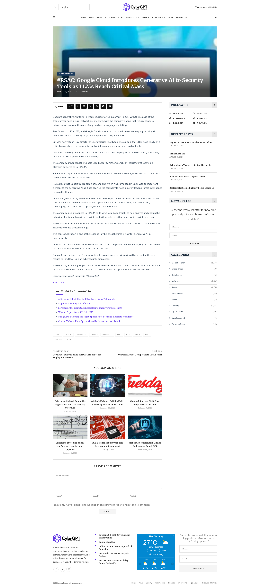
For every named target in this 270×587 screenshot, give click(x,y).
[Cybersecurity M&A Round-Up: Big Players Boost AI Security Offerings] (70, 385)
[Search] (55, 7)
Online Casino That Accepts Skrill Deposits (190, 165)
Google (94, 335)
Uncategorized (194, 318)
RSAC (147, 335)
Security (100, 17)
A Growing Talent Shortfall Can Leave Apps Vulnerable (86, 299)
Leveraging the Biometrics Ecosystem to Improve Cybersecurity (90, 308)
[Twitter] (62, 569)
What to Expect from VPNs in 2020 (75, 312)
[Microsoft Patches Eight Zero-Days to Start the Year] (145, 385)
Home (83, 17)
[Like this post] (72, 106)
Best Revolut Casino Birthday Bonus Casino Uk (191, 188)
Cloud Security (194, 263)
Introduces (107, 335)
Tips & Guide (157, 17)
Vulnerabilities (116, 17)
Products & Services (177, 17)
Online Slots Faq (177, 154)
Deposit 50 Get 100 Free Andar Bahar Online (190, 142)
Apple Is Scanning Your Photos (74, 303)
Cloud (57, 335)
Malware (130, 17)
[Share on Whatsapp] (96, 106)
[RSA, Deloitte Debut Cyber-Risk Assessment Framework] (107, 427)
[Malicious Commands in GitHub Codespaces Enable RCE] (145, 427)
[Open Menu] (54, 17)
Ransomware (194, 293)
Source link (59, 282)
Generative (81, 335)
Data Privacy (194, 275)
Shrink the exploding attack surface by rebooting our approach (70, 446)
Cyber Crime (141, 17)
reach (137, 335)
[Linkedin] (216, 17)
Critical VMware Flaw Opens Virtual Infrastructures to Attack (89, 321)
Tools (69, 339)
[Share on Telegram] (103, 106)
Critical (68, 335)
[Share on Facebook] (78, 106)
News (91, 17)
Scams (194, 299)
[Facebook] (56, 569)
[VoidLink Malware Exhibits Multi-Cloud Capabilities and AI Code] (107, 385)
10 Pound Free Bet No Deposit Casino (187, 176)
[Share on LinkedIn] (90, 106)
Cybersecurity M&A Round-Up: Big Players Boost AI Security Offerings (70, 404)
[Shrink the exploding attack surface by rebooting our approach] (70, 427)
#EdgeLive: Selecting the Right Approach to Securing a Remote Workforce (95, 316)
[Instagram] (69, 569)
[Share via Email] (109, 106)
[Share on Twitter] (84, 106)
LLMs (119, 335)
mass (128, 335)
